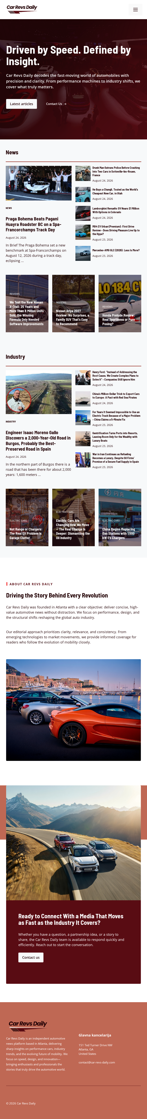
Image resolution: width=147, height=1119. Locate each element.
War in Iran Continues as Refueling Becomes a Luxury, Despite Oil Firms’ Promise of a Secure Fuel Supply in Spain (115, 457)
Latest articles (21, 104)
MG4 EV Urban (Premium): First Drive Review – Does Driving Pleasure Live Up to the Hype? (116, 230)
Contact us (31, 957)
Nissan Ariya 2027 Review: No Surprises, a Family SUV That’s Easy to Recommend (72, 317)
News (9, 208)
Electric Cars (18, 520)
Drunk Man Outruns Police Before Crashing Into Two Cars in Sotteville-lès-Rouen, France (116, 171)
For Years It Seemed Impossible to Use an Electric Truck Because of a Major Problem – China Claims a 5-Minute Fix (116, 415)
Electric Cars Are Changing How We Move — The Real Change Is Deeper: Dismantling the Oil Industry (73, 529)
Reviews (15, 294)
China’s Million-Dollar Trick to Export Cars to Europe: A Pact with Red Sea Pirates (116, 395)
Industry (11, 421)
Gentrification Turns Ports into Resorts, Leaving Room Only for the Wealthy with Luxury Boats (115, 436)
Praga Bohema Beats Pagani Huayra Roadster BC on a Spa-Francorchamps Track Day (33, 224)
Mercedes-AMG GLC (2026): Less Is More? (116, 250)
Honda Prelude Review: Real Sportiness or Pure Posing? (118, 319)
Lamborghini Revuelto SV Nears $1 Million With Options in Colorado (115, 210)
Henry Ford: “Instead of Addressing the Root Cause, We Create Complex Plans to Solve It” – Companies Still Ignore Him (115, 375)
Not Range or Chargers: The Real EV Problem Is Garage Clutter (26, 533)
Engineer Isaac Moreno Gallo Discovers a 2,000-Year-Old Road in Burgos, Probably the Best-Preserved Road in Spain (38, 441)
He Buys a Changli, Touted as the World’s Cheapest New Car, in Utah (115, 191)
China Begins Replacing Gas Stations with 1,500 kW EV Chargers (118, 533)
